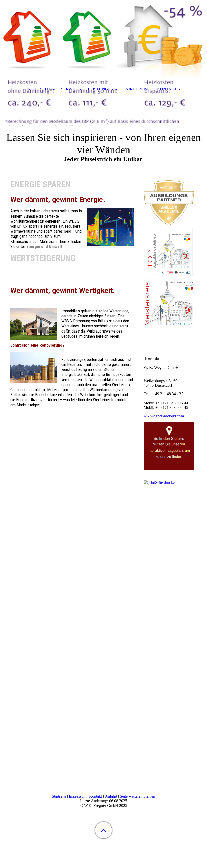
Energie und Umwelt (44, 246)
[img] (103, 32)
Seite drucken (166, 482)
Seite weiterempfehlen (137, 796)
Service (69, 89)
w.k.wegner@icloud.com (164, 416)
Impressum (77, 796)
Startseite (59, 796)
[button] (103, 830)
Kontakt (95, 796)
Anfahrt (111, 796)
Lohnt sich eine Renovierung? (37, 345)
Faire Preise (136, 89)
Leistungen (101, 89)
